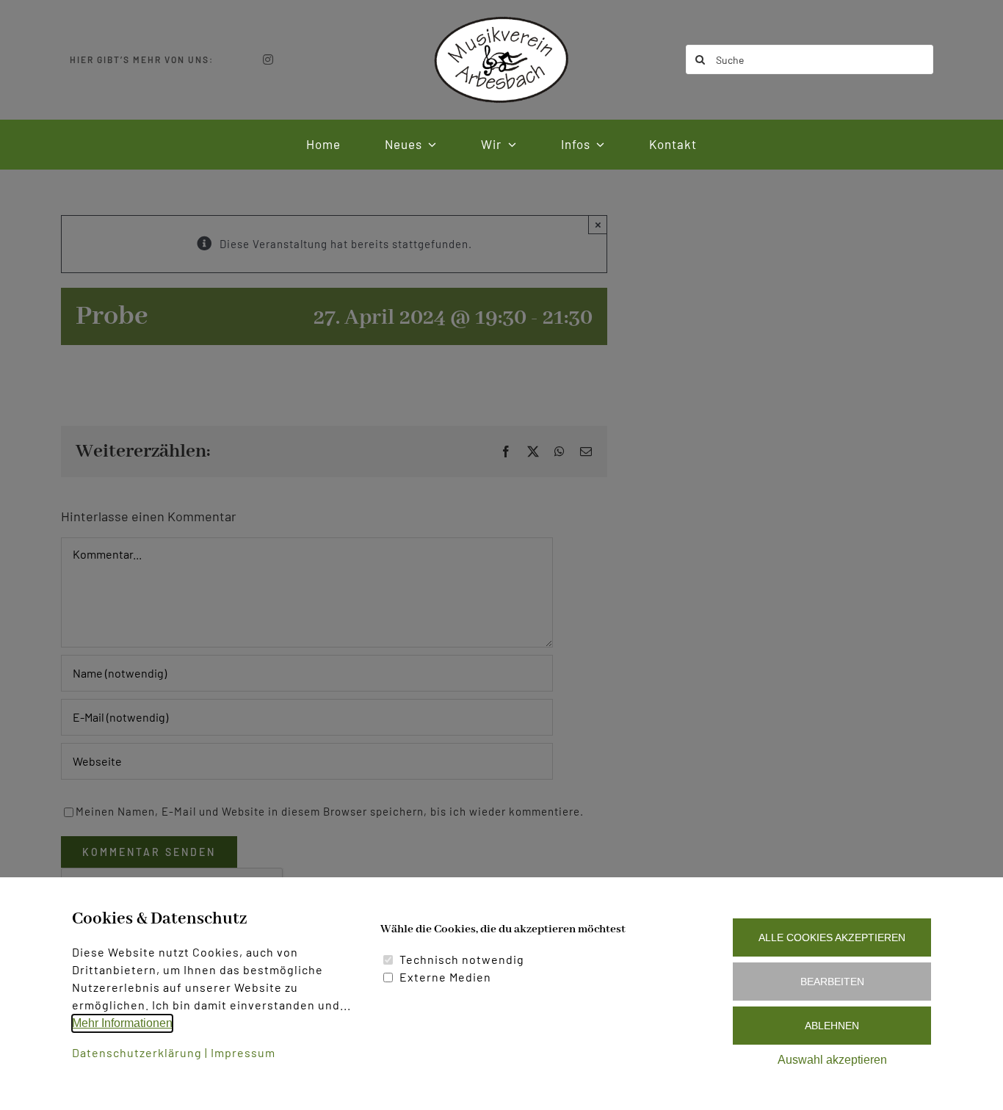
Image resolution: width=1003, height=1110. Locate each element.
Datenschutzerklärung (137, 1052)
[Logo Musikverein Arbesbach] (501, 19)
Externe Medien (445, 977)
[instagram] (268, 59)
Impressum (243, 1052)
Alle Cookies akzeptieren (831, 937)
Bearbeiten (832, 981)
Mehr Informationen (122, 1023)
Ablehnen (832, 1025)
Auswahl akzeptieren (832, 1059)
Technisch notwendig (461, 959)
